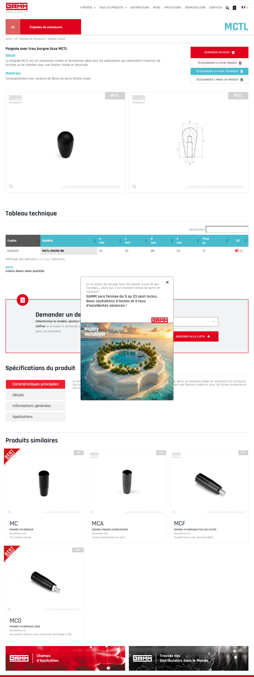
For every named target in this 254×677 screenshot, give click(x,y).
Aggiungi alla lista (190, 336)
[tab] (35, 384)
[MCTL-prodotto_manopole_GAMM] (65, 94)
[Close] (167, 282)
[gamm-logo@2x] (17, 4)
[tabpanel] (160, 401)
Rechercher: (197, 229)
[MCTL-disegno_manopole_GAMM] (188, 94)
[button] (37, 240)
